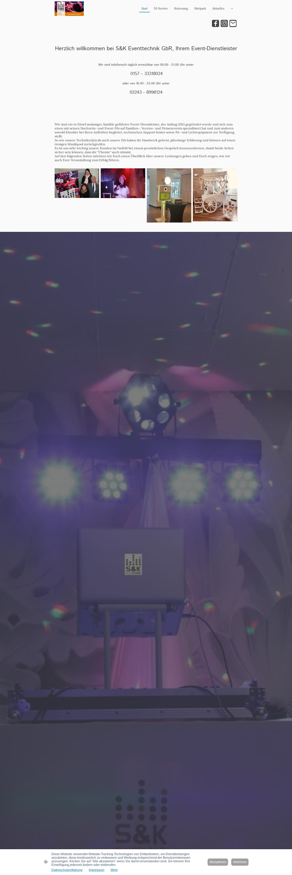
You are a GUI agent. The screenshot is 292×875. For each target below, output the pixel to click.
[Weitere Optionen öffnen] (232, 8)
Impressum (96, 870)
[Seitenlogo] (69, 8)
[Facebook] (215, 23)
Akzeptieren (217, 862)
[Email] (233, 23)
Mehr (114, 870)
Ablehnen (240, 862)
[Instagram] (224, 23)
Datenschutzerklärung (66, 870)
